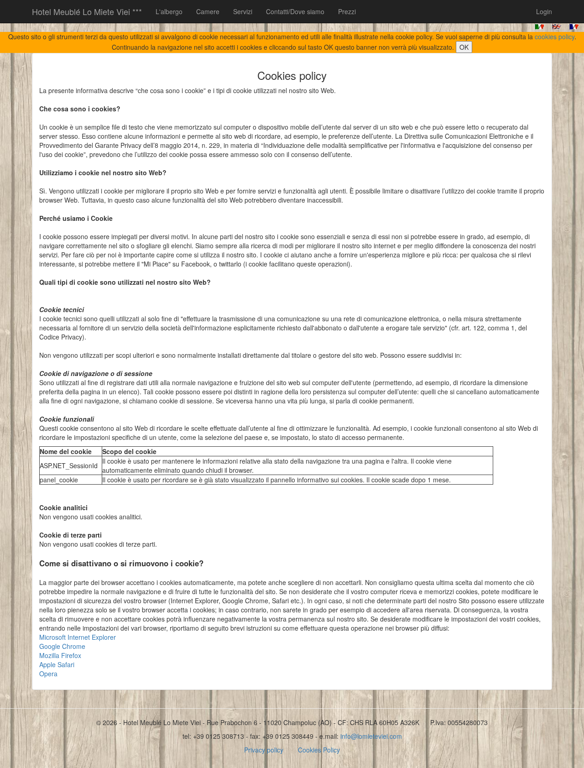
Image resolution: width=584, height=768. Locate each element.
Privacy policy (263, 749)
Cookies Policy (319, 749)
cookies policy (554, 36)
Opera (48, 673)
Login (544, 11)
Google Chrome (62, 646)
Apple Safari (56, 664)
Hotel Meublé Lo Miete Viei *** (87, 11)
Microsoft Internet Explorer (77, 637)
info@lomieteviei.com (371, 736)
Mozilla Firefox (60, 655)
